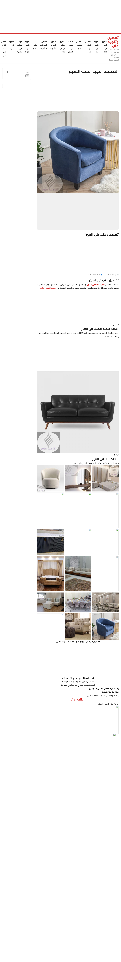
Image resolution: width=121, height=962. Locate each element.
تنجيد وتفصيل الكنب (48, 288)
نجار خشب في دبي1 (19, 47)
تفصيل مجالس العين (79, 45)
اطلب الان (78, 699)
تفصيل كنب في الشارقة (53, 45)
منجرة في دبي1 (11, 45)
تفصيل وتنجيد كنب (113, 42)
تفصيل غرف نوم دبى (88, 47)
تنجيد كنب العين (34, 45)
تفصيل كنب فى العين (104, 47)
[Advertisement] (60, 16)
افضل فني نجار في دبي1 (3, 48)
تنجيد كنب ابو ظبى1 (27, 47)
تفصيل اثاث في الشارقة (43, 45)
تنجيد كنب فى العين (96, 47)
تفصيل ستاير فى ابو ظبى (62, 47)
